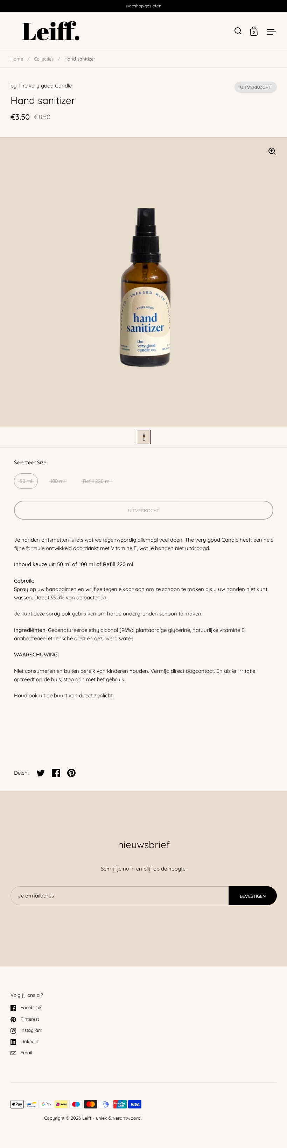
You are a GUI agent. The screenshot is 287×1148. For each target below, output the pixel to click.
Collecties (44, 59)
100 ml (57, 481)
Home (16, 59)
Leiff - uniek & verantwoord (111, 1118)
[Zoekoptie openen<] (238, 31)
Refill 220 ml (97, 481)
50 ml (26, 481)
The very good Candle (45, 85)
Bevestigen (253, 896)
